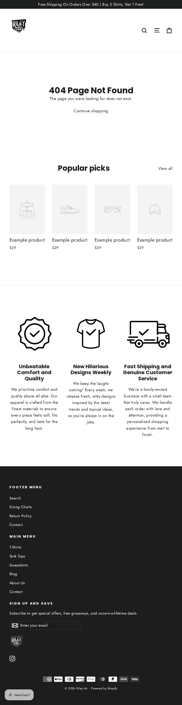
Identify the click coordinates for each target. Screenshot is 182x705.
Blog (13, 574)
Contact (16, 524)
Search (15, 498)
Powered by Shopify (104, 688)
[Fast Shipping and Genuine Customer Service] (148, 334)
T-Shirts (15, 547)
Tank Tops (17, 556)
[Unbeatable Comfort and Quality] (34, 334)
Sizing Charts (20, 507)
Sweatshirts (18, 565)
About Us (17, 583)
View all (165, 168)
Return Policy (20, 516)
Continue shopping (91, 111)
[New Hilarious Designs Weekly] (91, 334)
